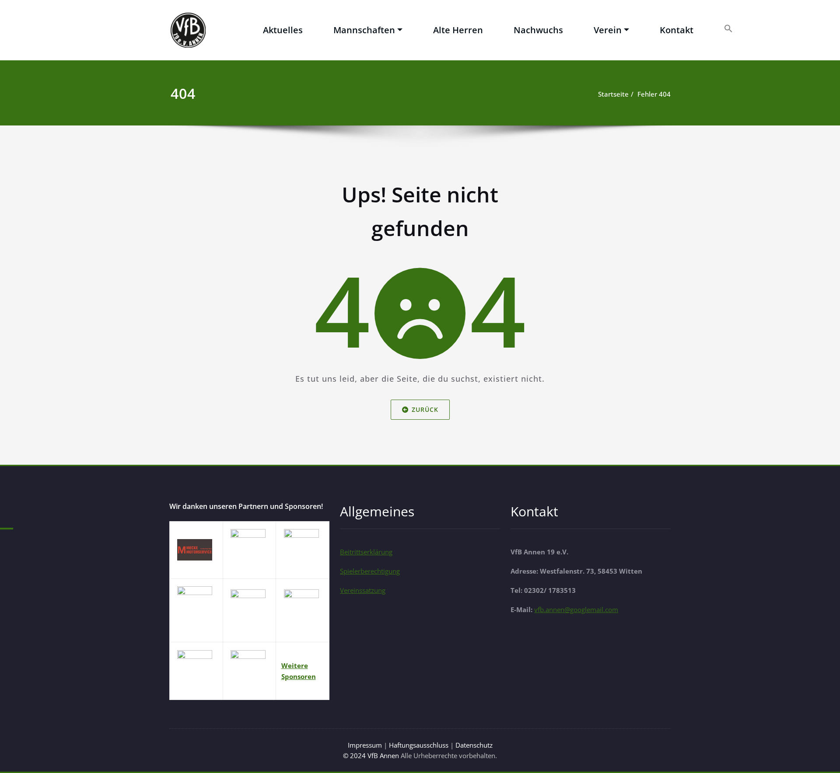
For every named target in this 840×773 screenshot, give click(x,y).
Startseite (613, 94)
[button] (728, 28)
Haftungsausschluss (419, 745)
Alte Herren (458, 30)
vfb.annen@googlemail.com (576, 609)
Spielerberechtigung (370, 571)
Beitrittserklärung (366, 551)
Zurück (425, 409)
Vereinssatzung (362, 590)
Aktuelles (283, 30)
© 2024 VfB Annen (371, 755)
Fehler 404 (654, 94)
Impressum (366, 745)
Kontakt (676, 30)
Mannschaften (364, 30)
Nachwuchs (538, 30)
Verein (608, 30)
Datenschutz (474, 745)
